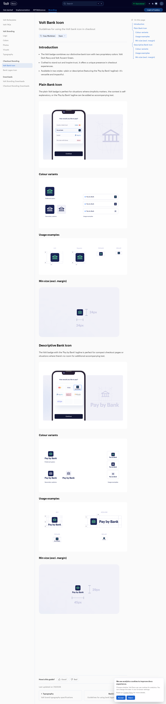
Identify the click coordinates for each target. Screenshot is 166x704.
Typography (8, 54)
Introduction (48, 47)
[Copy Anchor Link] (60, 47)
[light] (149, 3)
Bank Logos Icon (10, 70)
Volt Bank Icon (9, 65)
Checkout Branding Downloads (16, 86)
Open (61, 36)
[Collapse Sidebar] (162, 4)
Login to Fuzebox (153, 10)
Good (63, 679)
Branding (53, 10)
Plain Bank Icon (50, 84)
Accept (121, 698)
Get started (8, 10)
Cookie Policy (128, 692)
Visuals (6, 50)
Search (84, 3)
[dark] (152, 3)
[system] (156, 3)
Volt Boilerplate (9, 20)
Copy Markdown (49, 36)
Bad (75, 679)
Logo (5, 36)
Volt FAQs (7, 24)
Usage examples (49, 234)
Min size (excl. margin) (53, 281)
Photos (6, 45)
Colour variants (48, 174)
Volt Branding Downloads (14, 81)
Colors (5, 40)
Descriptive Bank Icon (55, 345)
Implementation (23, 10)
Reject (130, 698)
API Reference (39, 10)
